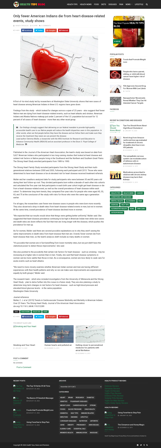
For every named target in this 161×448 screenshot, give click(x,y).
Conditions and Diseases (121, 197)
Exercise (114, 205)
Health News (86, 4)
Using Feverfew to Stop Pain (38, 422)
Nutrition (83, 421)
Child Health (90, 409)
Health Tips (72, 4)
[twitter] (141, 445)
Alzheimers (130, 201)
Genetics (63, 401)
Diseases (113, 4)
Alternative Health (119, 209)
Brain (70, 397)
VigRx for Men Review (114, 400)
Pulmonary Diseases (78, 401)
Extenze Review (112, 386)
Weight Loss (65, 405)
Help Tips (125, 205)
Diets (103, 4)
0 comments (46, 26)
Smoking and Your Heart (24, 345)
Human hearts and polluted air (58, 345)
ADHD (62, 425)
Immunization (81, 433)
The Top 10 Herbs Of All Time (38, 386)
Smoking (74, 417)
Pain (121, 4)
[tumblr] (144, 445)
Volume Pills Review (114, 398)
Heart (45, 311)
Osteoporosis (117, 212)
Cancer (140, 193)
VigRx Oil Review (112, 391)
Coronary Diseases (68, 421)
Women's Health (66, 433)
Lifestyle (139, 4)
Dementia (64, 413)
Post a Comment (23, 367)
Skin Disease (94, 425)
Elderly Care (65, 429)
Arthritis (94, 421)
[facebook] (137, 445)
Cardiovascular (80, 405)
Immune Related (87, 413)
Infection (64, 417)
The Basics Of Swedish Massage (40, 398)
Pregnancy (81, 425)
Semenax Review (112, 388)
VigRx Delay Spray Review (116, 403)
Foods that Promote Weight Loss (40, 410)
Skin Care (141, 209)
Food (96, 4)
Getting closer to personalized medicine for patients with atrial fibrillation (89, 348)
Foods (62, 409)
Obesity (71, 425)
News (128, 4)
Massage (93, 433)
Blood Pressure (75, 409)
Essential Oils (79, 429)
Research (80, 397)
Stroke (93, 405)
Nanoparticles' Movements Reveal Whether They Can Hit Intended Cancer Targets (134, 100)
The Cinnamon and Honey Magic (131, 425)
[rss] (147, 445)
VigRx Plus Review (113, 393)
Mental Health (117, 201)
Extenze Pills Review (114, 396)
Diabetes (90, 397)
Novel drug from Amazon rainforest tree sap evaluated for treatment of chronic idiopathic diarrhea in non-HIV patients (135, 142)
